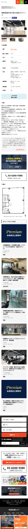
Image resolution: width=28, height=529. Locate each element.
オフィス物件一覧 (15, 501)
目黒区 (13, 513)
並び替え (23, 443)
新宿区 (22, 513)
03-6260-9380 (16, 468)
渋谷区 (8, 513)
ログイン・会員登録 (14, 167)
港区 (5, 513)
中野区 (19, 514)
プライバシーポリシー (14, 504)
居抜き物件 (22, 501)
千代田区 (5, 514)
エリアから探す (6, 501)
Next (25, 29)
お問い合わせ (19, 502)
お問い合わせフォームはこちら (14, 462)
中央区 (9, 514)
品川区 (17, 513)
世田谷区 (15, 514)
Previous (2, 29)
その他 (24, 514)
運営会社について (10, 502)
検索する (12, 435)
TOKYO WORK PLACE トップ (7, 6)
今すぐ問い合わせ (20, 149)
